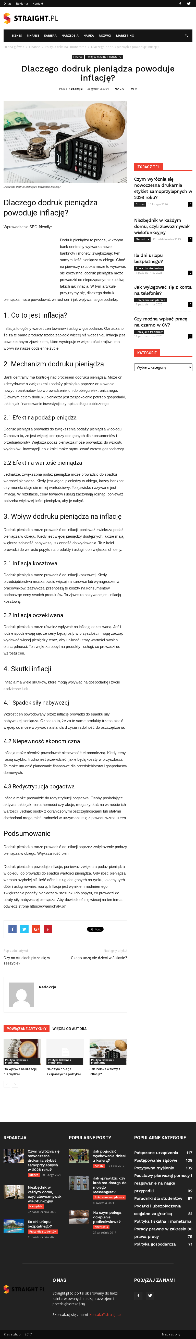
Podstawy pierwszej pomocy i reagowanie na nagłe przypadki (163, 1183)
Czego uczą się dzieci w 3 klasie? (99, 958)
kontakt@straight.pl (105, 1314)
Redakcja (75, 88)
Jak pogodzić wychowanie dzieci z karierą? (109, 1155)
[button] (186, 35)
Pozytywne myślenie (154, 1167)
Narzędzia (70, 35)
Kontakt (38, 3)
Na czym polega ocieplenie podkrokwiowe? (107, 1217)
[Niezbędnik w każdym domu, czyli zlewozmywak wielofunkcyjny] (14, 1192)
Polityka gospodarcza (155, 1244)
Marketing (125, 35)
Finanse (33, 35)
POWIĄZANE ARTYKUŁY (26, 1029)
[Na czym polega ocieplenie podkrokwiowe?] (79, 1217)
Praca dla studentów (149, 268)
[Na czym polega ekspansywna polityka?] (65, 1052)
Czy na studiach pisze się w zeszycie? (27, 961)
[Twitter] (188, 3)
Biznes (16, 35)
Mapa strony (171, 1334)
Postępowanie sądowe (155, 1160)
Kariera (50, 35)
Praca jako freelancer (149, 332)
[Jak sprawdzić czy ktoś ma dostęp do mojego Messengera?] (79, 1183)
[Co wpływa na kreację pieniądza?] (22, 1052)
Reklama (22, 3)
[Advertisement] (132, 18)
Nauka (88, 35)
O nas (7, 3)
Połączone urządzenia (150, 300)
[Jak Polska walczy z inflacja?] (108, 1052)
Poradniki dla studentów (158, 1198)
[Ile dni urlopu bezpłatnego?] (14, 1226)
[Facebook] (180, 3)
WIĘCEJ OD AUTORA (70, 1029)
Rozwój (105, 35)
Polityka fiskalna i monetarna (104, 56)
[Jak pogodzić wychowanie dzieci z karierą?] (79, 1156)
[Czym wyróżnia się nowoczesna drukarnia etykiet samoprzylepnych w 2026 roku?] (14, 1156)
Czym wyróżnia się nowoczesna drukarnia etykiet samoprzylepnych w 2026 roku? (43, 1160)
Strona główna (14, 47)
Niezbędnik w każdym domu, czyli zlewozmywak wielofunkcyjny (162, 226)
